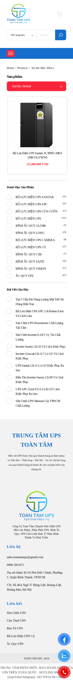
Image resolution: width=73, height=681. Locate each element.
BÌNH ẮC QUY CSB (29, 254)
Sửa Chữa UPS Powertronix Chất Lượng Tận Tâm (39, 325)
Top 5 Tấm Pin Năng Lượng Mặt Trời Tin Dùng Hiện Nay (40, 302)
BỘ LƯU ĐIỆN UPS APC (31, 204)
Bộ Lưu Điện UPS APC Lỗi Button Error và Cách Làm (40, 313)
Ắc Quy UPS (15, 643)
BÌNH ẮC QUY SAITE (30, 261)
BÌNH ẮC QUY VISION (31, 268)
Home (10, 67)
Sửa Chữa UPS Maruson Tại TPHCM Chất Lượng (38, 403)
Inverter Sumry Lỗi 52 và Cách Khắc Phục (40, 346)
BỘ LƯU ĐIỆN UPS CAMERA (35, 240)
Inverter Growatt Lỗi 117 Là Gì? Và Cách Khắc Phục (40, 356)
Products (22, 67)
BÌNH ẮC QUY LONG (30, 232)
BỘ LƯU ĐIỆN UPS (28, 218)
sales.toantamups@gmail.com (25, 557)
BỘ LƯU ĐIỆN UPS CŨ (31, 247)
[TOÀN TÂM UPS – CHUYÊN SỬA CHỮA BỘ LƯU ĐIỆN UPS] (18, 13)
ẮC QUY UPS (24, 275)
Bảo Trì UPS (15, 628)
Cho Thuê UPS (16, 620)
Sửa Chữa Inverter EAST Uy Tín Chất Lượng (38, 337)
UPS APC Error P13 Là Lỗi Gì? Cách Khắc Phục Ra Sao (38, 391)
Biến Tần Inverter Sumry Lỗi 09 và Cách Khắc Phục (39, 380)
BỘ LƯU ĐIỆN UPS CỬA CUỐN (36, 211)
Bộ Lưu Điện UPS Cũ (20, 636)
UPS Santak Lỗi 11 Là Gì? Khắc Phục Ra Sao (40, 368)
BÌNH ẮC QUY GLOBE (31, 225)
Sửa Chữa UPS (16, 612)
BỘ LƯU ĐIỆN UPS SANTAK (35, 197)
